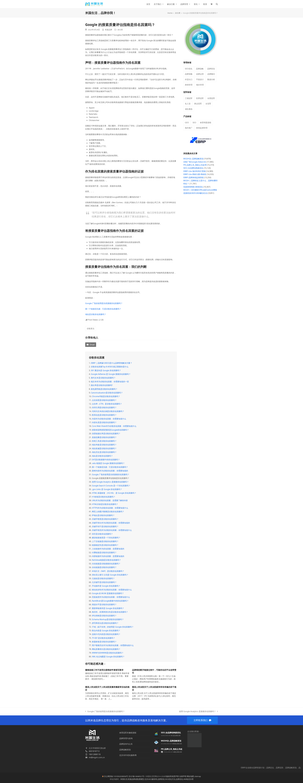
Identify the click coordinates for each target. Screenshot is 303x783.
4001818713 (94, 751)
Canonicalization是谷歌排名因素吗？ (107, 392)
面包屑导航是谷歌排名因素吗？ (104, 389)
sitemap (197, 776)
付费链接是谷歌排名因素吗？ (104, 552)
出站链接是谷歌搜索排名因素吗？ (106, 563)
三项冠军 (188, 98)
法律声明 (182, 776)
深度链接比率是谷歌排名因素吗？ (106, 433)
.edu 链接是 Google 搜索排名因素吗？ (108, 463)
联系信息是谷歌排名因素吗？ (104, 415)
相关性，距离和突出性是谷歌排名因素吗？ (110, 612)
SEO (194, 122)
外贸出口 (188, 79)
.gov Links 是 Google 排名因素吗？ (107, 489)
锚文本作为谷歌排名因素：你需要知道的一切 (110, 381)
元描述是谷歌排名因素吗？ (103, 578)
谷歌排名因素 (97, 357)
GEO (187, 122)
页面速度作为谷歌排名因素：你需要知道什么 (111, 597)
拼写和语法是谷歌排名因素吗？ (105, 623)
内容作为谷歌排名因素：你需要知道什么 (109, 418)
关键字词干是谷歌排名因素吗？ (105, 526)
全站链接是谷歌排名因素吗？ (104, 567)
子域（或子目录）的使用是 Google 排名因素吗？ (113, 627)
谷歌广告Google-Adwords (194, 162)
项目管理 (200, 84)
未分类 (120, 29)
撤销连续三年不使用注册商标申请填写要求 (104, 670)
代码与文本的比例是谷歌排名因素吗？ (108, 411)
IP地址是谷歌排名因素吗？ (103, 515)
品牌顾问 (211, 74)
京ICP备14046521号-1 (137, 776)
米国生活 (123, 779)
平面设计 (200, 79)
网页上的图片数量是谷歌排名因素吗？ (108, 511)
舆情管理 (188, 84)
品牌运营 (200, 74)
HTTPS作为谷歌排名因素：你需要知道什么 (110, 508)
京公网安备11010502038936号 (116, 776)
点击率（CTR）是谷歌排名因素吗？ (107, 404)
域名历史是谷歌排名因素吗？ (104, 452)
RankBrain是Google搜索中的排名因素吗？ (110, 601)
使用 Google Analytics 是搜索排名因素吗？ (110, 482)
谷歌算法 (90, 328)
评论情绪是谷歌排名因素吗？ (104, 615)
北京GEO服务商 (150, 779)
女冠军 (208, 103)
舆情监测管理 (201, 128)
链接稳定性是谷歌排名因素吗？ (105, 545)
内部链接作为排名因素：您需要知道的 (108, 556)
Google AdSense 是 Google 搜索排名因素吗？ (111, 374)
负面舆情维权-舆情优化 (193, 187)
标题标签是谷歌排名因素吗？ (104, 641)
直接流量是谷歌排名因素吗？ (104, 437)
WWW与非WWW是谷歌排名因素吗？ (107, 652)
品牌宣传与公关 (126, 744)
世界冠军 (200, 98)
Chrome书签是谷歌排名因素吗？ (106, 396)
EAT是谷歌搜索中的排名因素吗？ (106, 459)
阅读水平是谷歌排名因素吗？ (104, 604)
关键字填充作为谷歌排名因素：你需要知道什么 (112, 530)
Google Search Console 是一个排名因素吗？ (111, 485)
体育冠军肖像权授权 (127, 732)
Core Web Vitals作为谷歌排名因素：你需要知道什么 (114, 426)
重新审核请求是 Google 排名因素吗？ (108, 608)
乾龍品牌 (108, 29)
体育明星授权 (205, 122)
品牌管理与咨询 (126, 738)
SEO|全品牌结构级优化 (193, 168)
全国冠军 (211, 98)
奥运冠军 (198, 103)
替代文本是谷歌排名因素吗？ (103, 377)
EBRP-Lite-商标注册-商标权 (194, 174)
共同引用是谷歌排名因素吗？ (104, 407)
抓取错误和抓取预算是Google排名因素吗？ (110, 430)
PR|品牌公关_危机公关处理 (195, 165)
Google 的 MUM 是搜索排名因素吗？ (108, 593)
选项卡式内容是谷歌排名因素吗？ (106, 634)
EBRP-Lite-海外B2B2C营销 (194, 171)
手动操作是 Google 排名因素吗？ (106, 586)
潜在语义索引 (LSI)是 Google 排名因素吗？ (110, 574)
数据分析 (211, 79)
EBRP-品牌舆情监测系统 (193, 177)
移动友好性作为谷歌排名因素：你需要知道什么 (112, 589)
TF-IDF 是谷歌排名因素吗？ (103, 638)
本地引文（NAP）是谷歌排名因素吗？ (108, 571)
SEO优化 (188, 68)
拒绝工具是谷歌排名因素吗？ (104, 441)
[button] (211, 4)
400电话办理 (188, 779)
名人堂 (188, 103)
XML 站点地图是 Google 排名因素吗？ (108, 656)
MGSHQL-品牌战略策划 (193, 158)
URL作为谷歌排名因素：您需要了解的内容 (110, 500)
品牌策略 (188, 74)
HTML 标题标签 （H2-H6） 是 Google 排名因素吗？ (114, 493)
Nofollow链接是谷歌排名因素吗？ (106, 560)
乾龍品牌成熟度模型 (136, 779)
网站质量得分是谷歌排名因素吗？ (106, 649)
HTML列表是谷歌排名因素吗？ (105, 504)
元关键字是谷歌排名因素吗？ (104, 582)
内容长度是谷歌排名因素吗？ (104, 422)
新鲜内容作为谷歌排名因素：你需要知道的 (110, 470)
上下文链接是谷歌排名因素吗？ (105, 541)
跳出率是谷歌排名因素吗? (102, 385)
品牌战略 (200, 68)
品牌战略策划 (125, 749)
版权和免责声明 (172, 776)
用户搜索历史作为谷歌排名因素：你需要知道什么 (113, 645)
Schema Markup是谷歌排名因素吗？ (108, 619)
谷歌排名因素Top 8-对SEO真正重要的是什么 (109, 366)
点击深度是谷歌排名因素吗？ (104, 400)
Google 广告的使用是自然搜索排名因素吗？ (104, 303)
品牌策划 (211, 68)
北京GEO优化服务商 (128, 755)
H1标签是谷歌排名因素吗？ (103, 496)
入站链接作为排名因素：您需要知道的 (108, 548)
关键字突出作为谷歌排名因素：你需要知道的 (111, 522)
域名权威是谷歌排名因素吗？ (104, 448)
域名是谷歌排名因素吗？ (95, 314)
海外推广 (188, 128)
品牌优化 (179, 779)
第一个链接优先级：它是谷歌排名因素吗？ (103, 309)
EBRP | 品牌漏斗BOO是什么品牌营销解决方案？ (111, 363)
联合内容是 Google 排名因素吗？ (106, 630)
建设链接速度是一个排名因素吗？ (106, 537)
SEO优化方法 (170, 779)
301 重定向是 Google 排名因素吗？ (106, 370)
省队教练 (188, 109)
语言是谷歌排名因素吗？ (102, 534)
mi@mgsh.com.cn (97, 757)
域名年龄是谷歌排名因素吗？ (104, 444)
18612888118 (94, 754)
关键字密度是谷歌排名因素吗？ (105, 519)
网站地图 (190, 776)
